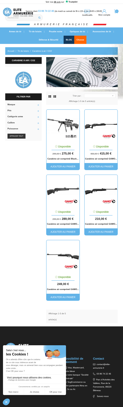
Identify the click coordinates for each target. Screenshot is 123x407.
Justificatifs (87, 15)
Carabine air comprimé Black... (62, 158)
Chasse (80, 40)
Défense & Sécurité (49, 40)
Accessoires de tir (102, 31)
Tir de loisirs (35, 31)
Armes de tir (15, 31)
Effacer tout (16, 136)
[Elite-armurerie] (23, 80)
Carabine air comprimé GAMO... (101, 158)
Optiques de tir (78, 31)
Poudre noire (56, 31)
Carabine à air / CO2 (23, 60)
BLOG (69, 40)
